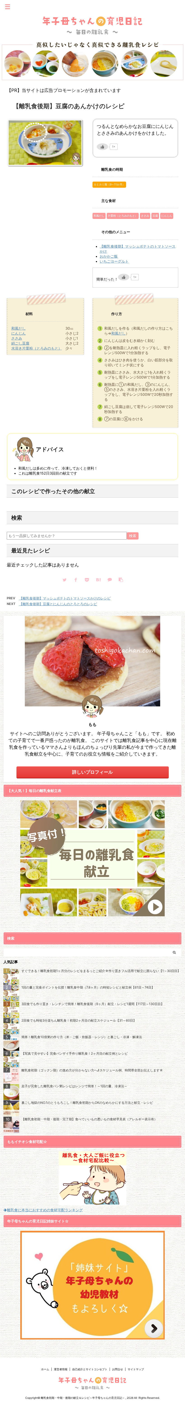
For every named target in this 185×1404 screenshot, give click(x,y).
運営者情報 (60, 1369)
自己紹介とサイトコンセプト (89, 1369)
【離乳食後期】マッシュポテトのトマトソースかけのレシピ (65, 598)
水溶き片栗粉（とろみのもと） (36, 348)
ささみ (145, 215)
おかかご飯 (109, 256)
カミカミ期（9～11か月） (109, 184)
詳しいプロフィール (92, 772)
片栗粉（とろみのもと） (123, 215)
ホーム (45, 1369)
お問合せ (117, 1369)
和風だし (99, 215)
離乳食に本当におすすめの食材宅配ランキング (45, 1210)
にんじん (166, 215)
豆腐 (155, 215)
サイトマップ (136, 1369)
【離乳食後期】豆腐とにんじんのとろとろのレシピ (58, 604)
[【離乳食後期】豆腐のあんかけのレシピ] (98, 579)
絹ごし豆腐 (20, 343)
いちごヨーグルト (114, 261)
